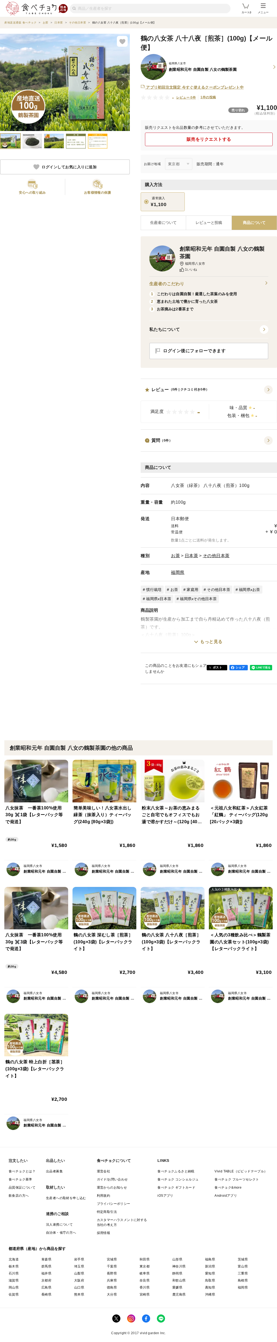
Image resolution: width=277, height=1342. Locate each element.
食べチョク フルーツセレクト (237, 1179)
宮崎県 (145, 1294)
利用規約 (103, 1196)
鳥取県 (210, 1280)
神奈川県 (179, 1266)
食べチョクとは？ (22, 1171)
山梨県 (79, 1273)
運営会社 (103, 1171)
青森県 (46, 1259)
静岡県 (177, 1273)
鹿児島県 (179, 1294)
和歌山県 (179, 1280)
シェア (240, 667)
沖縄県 (210, 1294)
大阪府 (79, 1280)
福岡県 (177, 572)
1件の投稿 (208, 97)
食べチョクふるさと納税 (175, 1171)
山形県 (177, 1259)
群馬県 (46, 1266)
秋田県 (145, 1259)
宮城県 (112, 1259)
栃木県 (14, 1266)
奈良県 (145, 1280)
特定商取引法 (107, 1212)
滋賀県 (14, 1280)
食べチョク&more (228, 1187)
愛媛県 (177, 1287)
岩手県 (79, 1259)
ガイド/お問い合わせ (112, 1179)
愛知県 (210, 1273)
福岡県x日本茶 (158, 599)
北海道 (14, 1259)
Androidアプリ (226, 1196)
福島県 (210, 1259)
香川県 (145, 1287)
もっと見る (211, 641)
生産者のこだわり (166, 283)
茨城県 (243, 1259)
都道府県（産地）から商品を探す (37, 1248)
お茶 (175, 555)
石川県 (14, 1273)
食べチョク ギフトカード (176, 1187)
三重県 (243, 1273)
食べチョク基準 (20, 1179)
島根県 (243, 1280)
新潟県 (210, 1266)
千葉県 (112, 1266)
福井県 (46, 1273)
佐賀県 (14, 1294)
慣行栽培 (153, 589)
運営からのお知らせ (112, 1187)
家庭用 (192, 589)
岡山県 (14, 1287)
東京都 (145, 1266)
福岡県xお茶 (249, 589)
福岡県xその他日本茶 (198, 599)
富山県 (243, 1266)
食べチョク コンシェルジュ (178, 1179)
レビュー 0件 (186, 97)
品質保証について (22, 1187)
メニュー (263, 12)
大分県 (112, 1294)
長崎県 (46, 1294)
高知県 (210, 1287)
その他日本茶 (216, 555)
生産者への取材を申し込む (66, 1198)
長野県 (112, 1273)
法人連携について (59, 1224)
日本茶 (191, 555)
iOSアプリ (165, 1196)
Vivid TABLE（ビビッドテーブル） (241, 1171)
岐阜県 (145, 1273)
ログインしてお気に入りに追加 (69, 167)
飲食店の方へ (19, 1196)
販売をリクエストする (209, 139)
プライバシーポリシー (113, 1204)
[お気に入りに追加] (122, 41)
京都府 (46, 1280)
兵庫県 (112, 1280)
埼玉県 (79, 1266)
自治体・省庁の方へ (61, 1233)
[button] (209, 404)
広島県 (46, 1287)
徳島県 (112, 1287)
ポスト (217, 667)
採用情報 (103, 1233)
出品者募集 (54, 1171)
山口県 (79, 1287)
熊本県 (79, 1294)
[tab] (208, 223)
